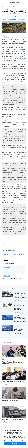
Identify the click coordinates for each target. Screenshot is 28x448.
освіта (3, 359)
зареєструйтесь (7, 279)
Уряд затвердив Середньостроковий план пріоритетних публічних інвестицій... (20, 319)
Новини (9, 6)
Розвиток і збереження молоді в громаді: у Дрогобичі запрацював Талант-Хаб (13, 382)
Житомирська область (6, 241)
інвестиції (14, 16)
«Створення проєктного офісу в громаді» (14, 58)
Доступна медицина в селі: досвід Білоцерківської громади (10, 401)
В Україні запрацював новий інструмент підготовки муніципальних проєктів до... (19, 308)
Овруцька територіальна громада (8, 245)
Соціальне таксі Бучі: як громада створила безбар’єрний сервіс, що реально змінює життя (14, 420)
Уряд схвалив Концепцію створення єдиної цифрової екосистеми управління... (19, 330)
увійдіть (15, 279)
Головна (4, 6)
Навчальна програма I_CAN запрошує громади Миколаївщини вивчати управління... (20, 296)
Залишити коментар (8, 263)
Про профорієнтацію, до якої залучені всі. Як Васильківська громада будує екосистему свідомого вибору (13, 362)
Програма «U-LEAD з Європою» (18, 19)
